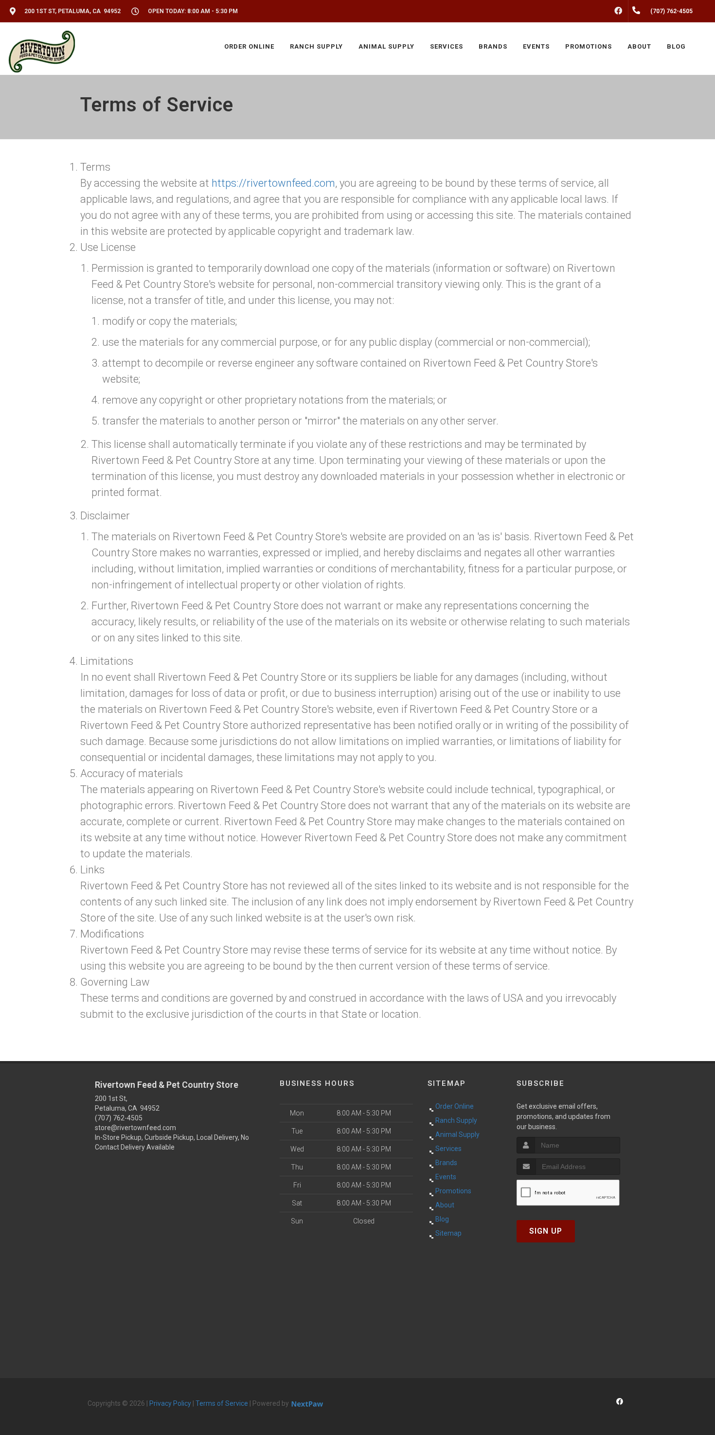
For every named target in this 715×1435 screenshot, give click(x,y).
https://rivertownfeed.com (273, 183)
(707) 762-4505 (119, 1118)
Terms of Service (222, 1403)
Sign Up (545, 1231)
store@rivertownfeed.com (135, 1128)
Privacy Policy (170, 1403)
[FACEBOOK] (618, 11)
